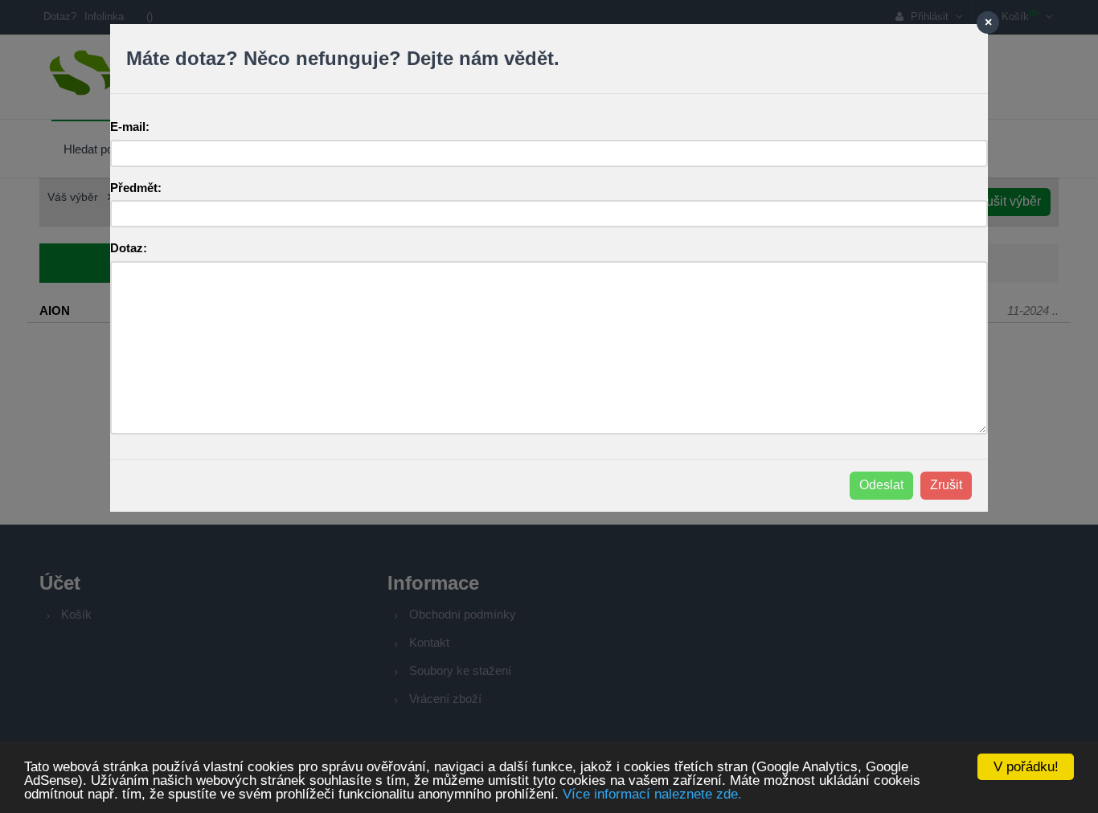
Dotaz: (128, 248)
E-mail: (130, 126)
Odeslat (881, 485)
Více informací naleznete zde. (652, 794)
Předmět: (136, 187)
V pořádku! (1026, 766)
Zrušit (946, 485)
